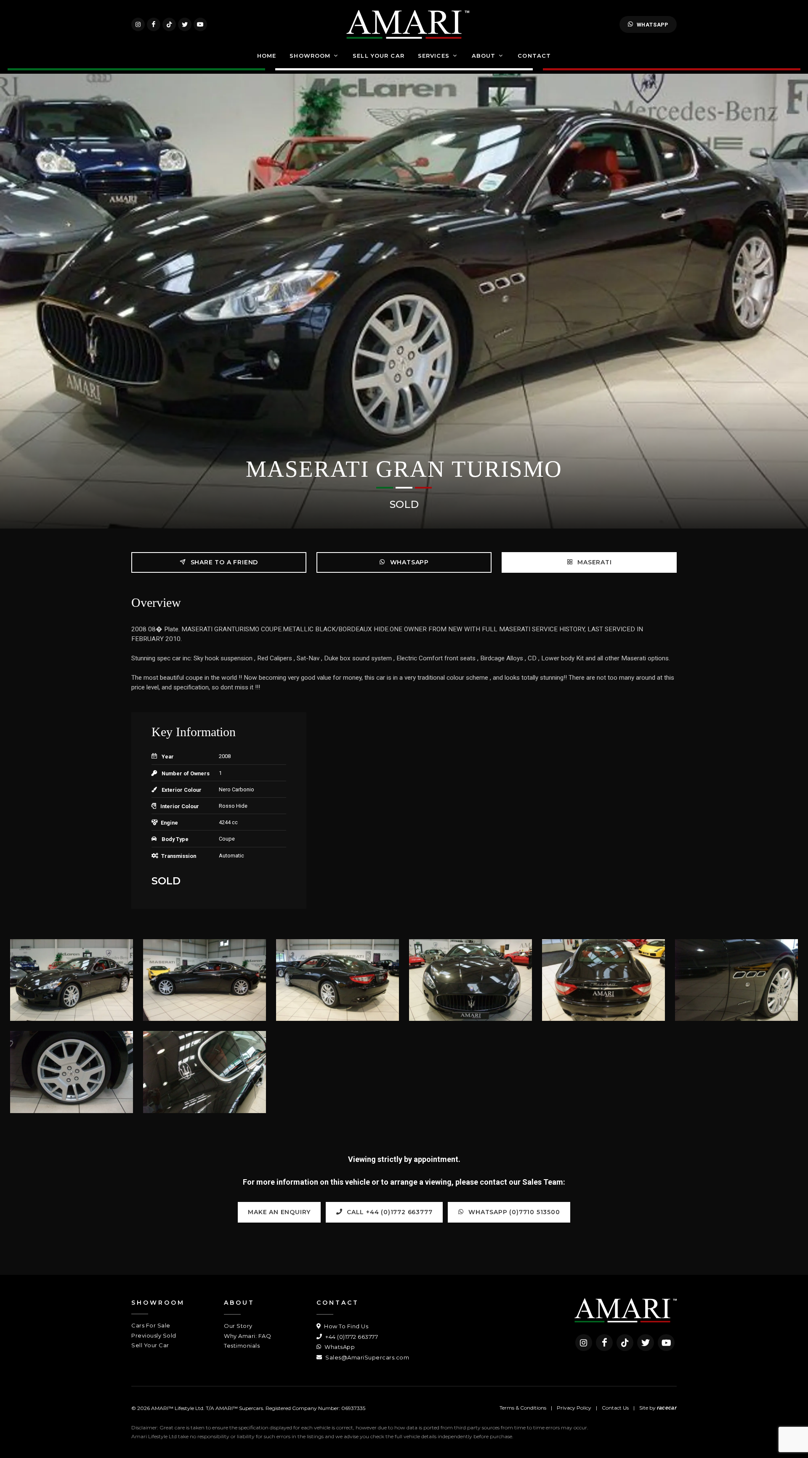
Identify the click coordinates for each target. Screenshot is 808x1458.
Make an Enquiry (279, 1212)
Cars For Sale (150, 1325)
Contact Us (615, 1408)
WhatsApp (652, 24)
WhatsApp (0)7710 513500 (513, 1212)
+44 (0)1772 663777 (351, 1336)
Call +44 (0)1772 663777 (388, 1212)
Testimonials (242, 1345)
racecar (667, 1408)
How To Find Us (345, 1326)
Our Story (238, 1325)
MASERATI (593, 562)
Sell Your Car (150, 1345)
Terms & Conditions (523, 1408)
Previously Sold (153, 1335)
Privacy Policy (574, 1408)
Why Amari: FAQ (247, 1335)
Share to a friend (223, 562)
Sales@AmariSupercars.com (366, 1357)
